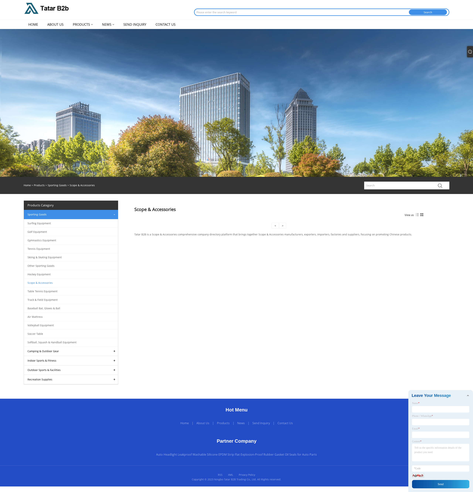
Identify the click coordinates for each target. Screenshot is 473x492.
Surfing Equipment (39, 223)
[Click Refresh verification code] (418, 475)
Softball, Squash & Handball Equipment (52, 342)
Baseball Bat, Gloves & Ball (44, 308)
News (241, 423)
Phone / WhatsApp (422, 416)
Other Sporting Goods (41, 266)
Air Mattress (35, 317)
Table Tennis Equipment (42, 291)
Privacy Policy (247, 474)
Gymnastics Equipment (42, 240)
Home (184, 423)
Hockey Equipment (39, 274)
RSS (220, 474)
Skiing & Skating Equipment (45, 257)
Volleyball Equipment (41, 325)
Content (416, 441)
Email (416, 428)
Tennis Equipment (39, 249)
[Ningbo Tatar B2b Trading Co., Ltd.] (46, 8)
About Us (202, 423)
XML (230, 474)
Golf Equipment (37, 232)
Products (39, 185)
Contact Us (285, 423)
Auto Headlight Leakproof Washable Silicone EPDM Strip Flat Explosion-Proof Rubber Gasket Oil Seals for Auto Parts (236, 454)
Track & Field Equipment (43, 300)
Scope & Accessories (40, 283)
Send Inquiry (261, 423)
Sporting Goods (57, 185)
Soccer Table (35, 334)
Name (415, 403)
